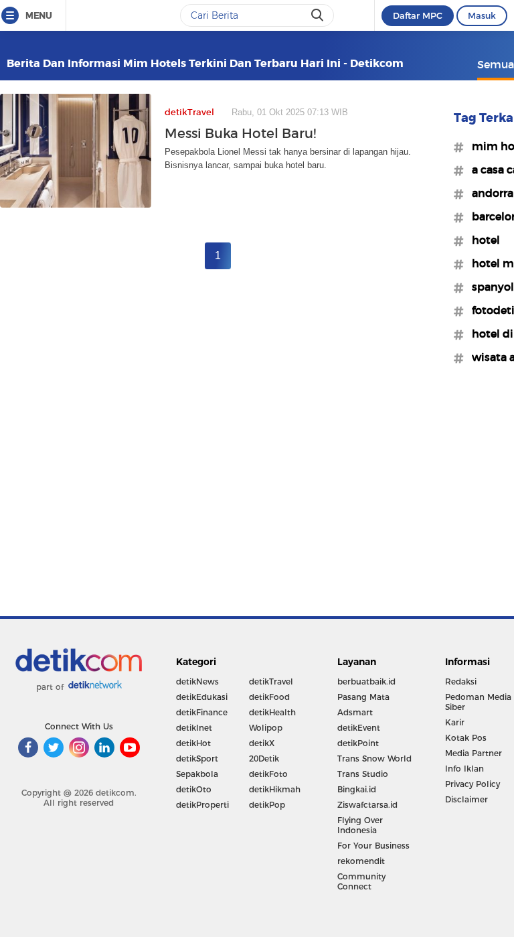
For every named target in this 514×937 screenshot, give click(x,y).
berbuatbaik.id (366, 681)
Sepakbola (197, 774)
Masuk (482, 15)
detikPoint (358, 743)
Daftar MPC (417, 15)
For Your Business (373, 846)
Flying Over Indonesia (360, 825)
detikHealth (272, 712)
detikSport (197, 758)
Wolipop (265, 728)
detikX (261, 743)
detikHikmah (275, 789)
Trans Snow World (374, 758)
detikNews (197, 681)
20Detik (264, 758)
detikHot (193, 743)
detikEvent (358, 728)
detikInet (194, 728)
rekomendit (361, 861)
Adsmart (355, 712)
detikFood (269, 697)
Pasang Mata (363, 697)
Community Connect (361, 881)
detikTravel (271, 681)
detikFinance (202, 712)
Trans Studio (362, 774)
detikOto (193, 789)
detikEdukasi (202, 697)
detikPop (267, 805)
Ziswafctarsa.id (367, 805)
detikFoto (268, 774)
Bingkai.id (356, 789)
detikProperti (202, 805)
